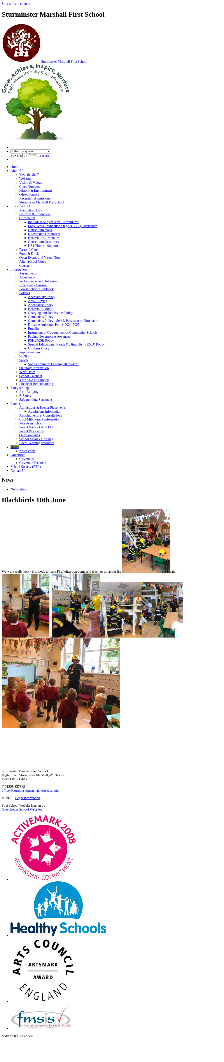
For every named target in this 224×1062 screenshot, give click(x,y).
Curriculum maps (40, 230)
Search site (9, 1036)
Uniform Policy (38, 348)
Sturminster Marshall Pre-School (41, 202)
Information (18, 269)
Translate (43, 155)
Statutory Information (34, 368)
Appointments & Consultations (40, 415)
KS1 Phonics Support (43, 246)
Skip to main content (16, 3)
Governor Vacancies (33, 463)
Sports (23, 360)
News (14, 447)
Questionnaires (29, 435)
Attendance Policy (40, 305)
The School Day (30, 210)
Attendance (27, 277)
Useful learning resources (36, 443)
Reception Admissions (34, 198)
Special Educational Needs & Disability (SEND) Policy (66, 344)
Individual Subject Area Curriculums (53, 222)
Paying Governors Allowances (49, 336)
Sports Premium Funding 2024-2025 (53, 364)
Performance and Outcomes (38, 281)
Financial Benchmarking (36, 384)
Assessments (28, 273)
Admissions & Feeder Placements (42, 407)
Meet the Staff (29, 174)
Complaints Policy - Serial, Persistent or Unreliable (63, 321)
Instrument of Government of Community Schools (62, 332)
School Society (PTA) (25, 467)
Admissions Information (44, 411)
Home (14, 167)
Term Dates (27, 372)
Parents (15, 403)
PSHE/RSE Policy (41, 340)
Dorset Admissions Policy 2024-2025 (54, 324)
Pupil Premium (29, 352)
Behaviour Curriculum (43, 238)
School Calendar (30, 376)
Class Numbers (29, 186)
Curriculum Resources (43, 242)
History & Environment (35, 190)
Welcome (25, 178)
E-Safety (25, 395)
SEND (24, 356)
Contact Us (18, 470)
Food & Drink (29, 253)
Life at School (20, 206)
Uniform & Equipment (35, 214)
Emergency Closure (33, 285)
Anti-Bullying (37, 301)
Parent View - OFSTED (36, 427)
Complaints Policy (40, 317)
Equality (34, 328)
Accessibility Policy (41, 297)
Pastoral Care (28, 249)
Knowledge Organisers (44, 234)
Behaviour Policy (40, 309)
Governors (17, 455)
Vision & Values (30, 182)
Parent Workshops (31, 431)
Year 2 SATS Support (34, 380)
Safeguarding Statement (35, 399)
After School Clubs (32, 261)
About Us (17, 171)
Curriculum (27, 218)
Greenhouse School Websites (22, 809)
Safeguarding (19, 388)
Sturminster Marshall (64, 61)
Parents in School (31, 423)
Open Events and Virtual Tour (40, 257)
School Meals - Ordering (36, 439)
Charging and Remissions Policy (50, 313)
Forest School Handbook (36, 289)
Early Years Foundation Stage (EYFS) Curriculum (62, 226)
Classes (24, 265)
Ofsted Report (29, 194)
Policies (24, 293)
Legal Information (27, 798)
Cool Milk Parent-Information (39, 419)
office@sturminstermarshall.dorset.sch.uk (30, 790)
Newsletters (27, 451)
